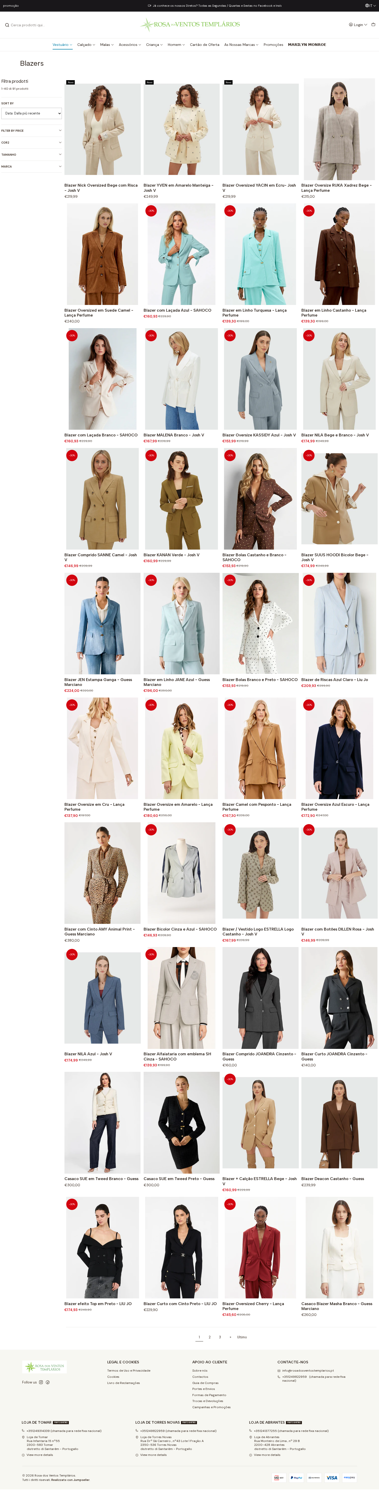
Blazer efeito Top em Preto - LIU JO (98, 1303)
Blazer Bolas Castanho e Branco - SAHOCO (254, 557)
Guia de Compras (205, 1383)
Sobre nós (200, 1371)
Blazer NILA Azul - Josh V (88, 1053)
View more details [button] (40, 1455)
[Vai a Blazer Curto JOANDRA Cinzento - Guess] (339, 998)
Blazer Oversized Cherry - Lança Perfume (253, 1306)
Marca (6, 166)
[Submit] (7, 25)
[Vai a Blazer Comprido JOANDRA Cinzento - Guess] (261, 998)
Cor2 (5, 142)
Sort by (7, 103)
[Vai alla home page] (189, 25)
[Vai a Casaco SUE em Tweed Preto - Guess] (182, 1122)
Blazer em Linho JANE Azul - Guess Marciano (177, 682)
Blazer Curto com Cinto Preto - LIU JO (180, 1303)
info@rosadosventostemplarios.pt (308, 1371)
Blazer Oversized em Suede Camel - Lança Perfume (98, 313)
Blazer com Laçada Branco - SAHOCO (101, 435)
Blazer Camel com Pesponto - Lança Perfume (257, 807)
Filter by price (12, 130)
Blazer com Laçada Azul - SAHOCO (177, 310)
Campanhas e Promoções (211, 1407)
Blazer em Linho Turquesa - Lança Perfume (255, 313)
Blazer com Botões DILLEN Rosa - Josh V (337, 931)
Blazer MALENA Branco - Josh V (174, 435)
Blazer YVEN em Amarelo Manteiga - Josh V (178, 188)
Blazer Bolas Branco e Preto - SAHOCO (260, 679)
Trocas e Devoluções (207, 1401)
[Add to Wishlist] (135, 129)
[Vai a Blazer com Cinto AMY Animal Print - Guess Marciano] (102, 873)
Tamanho (8, 154)
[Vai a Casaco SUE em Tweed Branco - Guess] (102, 1122)
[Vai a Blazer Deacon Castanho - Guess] (339, 1122)
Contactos (200, 1377)
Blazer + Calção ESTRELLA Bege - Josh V (260, 1181)
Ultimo (242, 1337)
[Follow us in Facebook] (47, 1382)
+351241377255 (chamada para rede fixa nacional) (291, 1431)
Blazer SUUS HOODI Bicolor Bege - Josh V (334, 557)
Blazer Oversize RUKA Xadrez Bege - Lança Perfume (336, 188)
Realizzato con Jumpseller (70, 1480)
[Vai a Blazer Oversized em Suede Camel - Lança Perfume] (102, 254)
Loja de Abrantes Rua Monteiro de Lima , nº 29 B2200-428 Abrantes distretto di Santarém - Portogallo (280, 1443)
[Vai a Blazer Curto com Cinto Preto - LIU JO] (182, 1247)
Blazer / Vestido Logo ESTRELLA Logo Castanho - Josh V (258, 931)
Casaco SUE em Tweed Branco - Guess (101, 1178)
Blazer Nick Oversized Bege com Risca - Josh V (101, 188)
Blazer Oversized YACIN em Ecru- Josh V (259, 188)
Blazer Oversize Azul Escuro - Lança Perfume (335, 807)
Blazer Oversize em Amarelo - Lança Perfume (178, 807)
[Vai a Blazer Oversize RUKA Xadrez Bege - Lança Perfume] (339, 129)
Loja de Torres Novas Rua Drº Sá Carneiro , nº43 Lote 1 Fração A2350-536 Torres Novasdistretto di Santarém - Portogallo (172, 1443)
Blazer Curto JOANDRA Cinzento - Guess (334, 1056)
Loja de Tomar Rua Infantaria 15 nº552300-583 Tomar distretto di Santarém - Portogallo (52, 1443)
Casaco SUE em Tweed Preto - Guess (179, 1178)
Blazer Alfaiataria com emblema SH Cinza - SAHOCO (177, 1056)
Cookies (113, 1377)
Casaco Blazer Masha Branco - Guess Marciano (336, 1306)
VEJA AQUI (156, 5)
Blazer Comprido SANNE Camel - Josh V (100, 557)
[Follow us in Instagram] (41, 1382)
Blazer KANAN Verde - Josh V (172, 554)
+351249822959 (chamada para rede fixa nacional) (313, 1379)
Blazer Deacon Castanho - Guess (332, 1178)
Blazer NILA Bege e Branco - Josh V (335, 435)
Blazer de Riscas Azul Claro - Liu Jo (334, 679)
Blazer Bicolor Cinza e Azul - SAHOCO (180, 929)
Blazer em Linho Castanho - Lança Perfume (333, 313)
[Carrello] (373, 24)
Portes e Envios (203, 1389)
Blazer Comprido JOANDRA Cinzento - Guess (259, 1056)
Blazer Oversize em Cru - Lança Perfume (94, 807)
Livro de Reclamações (123, 1383)
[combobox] (31, 25)
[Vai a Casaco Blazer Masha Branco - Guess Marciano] (339, 1247)
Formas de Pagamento (209, 1395)
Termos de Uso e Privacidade (128, 1371)
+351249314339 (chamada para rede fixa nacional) (64, 1431)
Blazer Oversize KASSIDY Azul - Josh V (259, 435)
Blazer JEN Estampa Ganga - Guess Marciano (98, 682)
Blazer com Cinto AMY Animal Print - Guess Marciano (99, 931)
